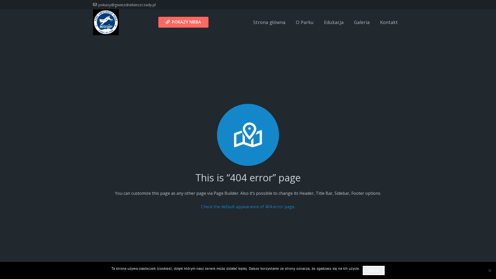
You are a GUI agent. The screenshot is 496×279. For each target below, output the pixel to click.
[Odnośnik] (106, 22)
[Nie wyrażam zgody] (489, 270)
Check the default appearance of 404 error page (247, 207)
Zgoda (374, 270)
